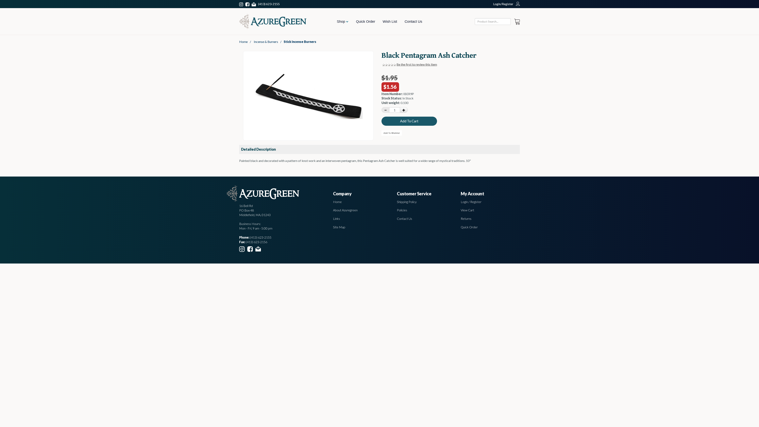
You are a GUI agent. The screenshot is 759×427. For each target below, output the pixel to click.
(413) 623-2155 (269, 4)
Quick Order (365, 22)
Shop (341, 22)
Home (243, 41)
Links (336, 218)
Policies (402, 210)
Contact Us (413, 22)
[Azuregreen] (272, 21)
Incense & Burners (266, 41)
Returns (466, 218)
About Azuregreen (345, 210)
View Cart (467, 210)
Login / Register (471, 202)
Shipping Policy (407, 202)
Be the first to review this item (416, 64)
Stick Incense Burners (300, 41)
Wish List (390, 22)
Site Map (339, 227)
